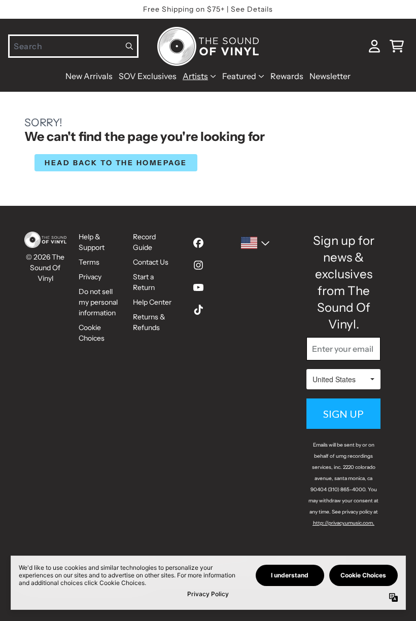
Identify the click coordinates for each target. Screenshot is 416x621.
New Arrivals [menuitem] (89, 76)
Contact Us (150, 262)
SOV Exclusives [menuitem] (148, 76)
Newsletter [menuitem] (330, 76)
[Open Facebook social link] (198, 243)
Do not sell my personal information (98, 302)
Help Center (152, 302)
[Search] (129, 46)
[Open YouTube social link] (198, 287)
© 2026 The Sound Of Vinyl (45, 267)
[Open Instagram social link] (198, 265)
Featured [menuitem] (239, 76)
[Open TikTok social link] (198, 310)
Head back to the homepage (116, 162)
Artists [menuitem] (195, 76)
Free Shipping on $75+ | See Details (208, 9)
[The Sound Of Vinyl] (208, 46)
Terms (89, 262)
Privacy (90, 276)
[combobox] (73, 46)
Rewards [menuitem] (286, 76)
